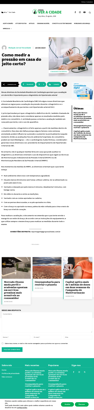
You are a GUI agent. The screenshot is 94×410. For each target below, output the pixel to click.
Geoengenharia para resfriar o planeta (82, 126)
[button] (90, 12)
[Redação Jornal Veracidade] (4, 47)
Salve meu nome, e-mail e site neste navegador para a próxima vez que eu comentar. (36, 343)
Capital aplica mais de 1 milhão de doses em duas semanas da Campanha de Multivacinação (82, 135)
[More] (64, 84)
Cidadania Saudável (58, 72)
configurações (22, 408)
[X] (84, 372)
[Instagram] (80, 12)
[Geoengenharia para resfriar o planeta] (47, 268)
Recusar (82, 404)
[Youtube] (84, 12)
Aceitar (67, 404)
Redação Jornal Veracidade (19, 48)
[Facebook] (75, 12)
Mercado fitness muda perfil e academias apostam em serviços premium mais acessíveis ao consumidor (83, 117)
